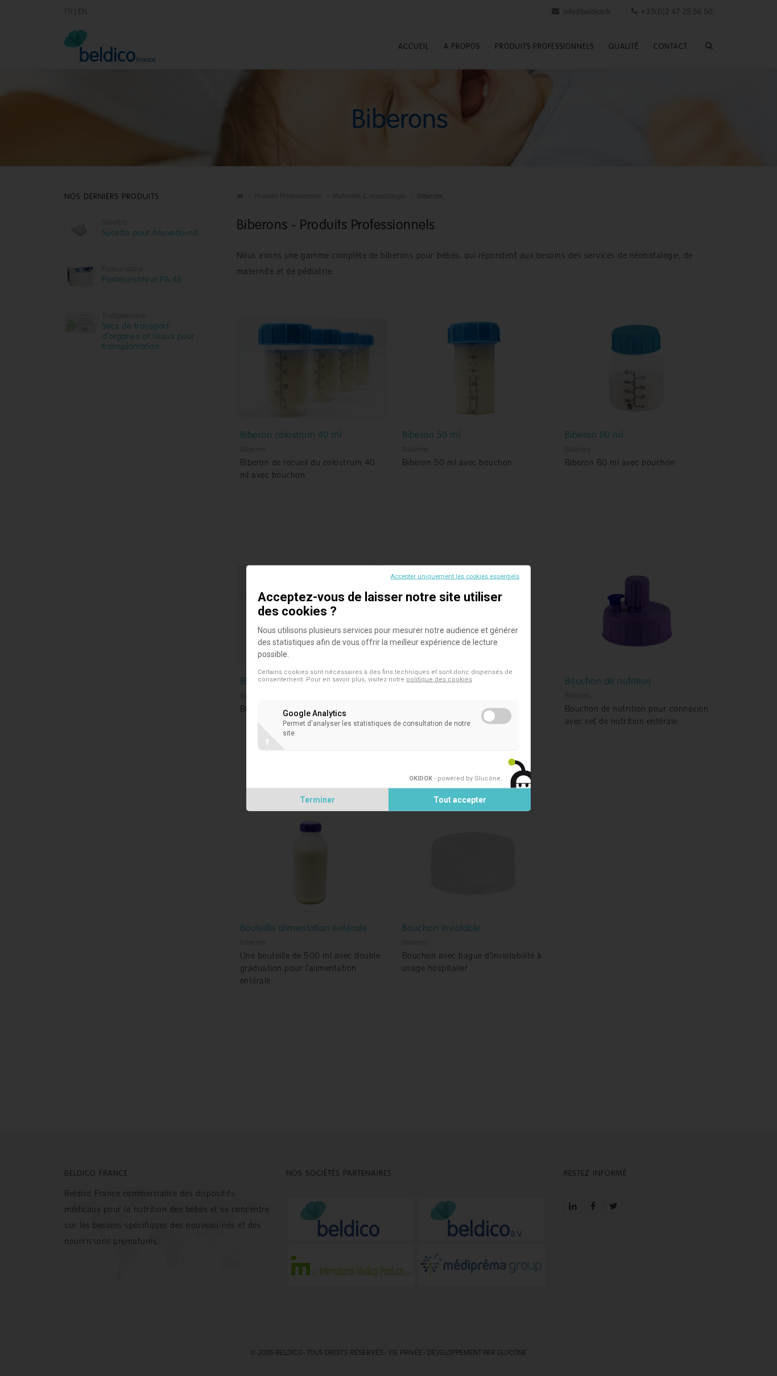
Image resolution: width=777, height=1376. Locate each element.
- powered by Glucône (455, 778)
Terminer (317, 799)
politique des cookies (439, 679)
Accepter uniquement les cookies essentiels (454, 576)
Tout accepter (459, 799)
